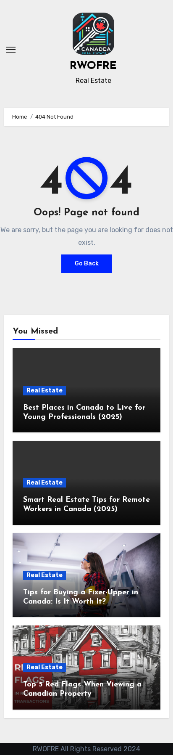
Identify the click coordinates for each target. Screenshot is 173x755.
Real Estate (44, 390)
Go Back (87, 263)
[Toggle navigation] (11, 50)
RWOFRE (93, 66)
